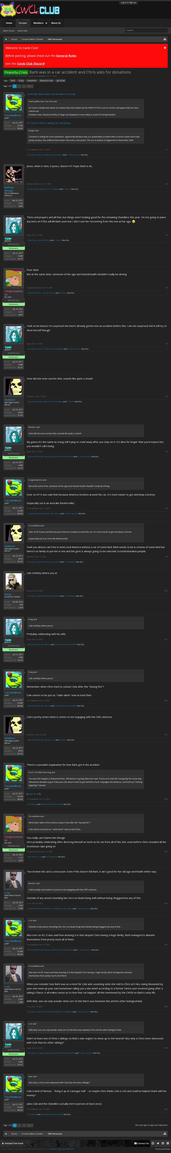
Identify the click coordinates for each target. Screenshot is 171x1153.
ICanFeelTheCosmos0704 (62, 456)
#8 (166, 508)
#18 (166, 1006)
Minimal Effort (34, 293)
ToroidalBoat (40, 76)
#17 (166, 945)
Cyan (29, 235)
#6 (166, 396)
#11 (166, 639)
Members (39, 23)
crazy (21, 80)
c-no (38, 240)
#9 (166, 557)
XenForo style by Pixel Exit (62, 1149)
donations (32, 80)
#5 (166, 344)
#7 (166, 451)
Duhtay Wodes (9, 189)
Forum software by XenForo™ (25, 1149)
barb (13, 80)
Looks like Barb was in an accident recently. (51, 94)
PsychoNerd (57, 154)
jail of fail (61, 80)
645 (21, 604)
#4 (166, 288)
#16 (166, 903)
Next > (30, 86)
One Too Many (44, 154)
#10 (166, 591)
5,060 (20, 256)
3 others (67, 189)
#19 (166, 1048)
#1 (166, 149)
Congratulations (34, 287)
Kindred (31, 189)
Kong (8, 594)
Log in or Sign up (128, 2)
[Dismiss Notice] (165, 47)
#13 (166, 735)
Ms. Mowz (32, 154)
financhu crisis (46, 80)
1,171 (20, 312)
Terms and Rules (162, 1149)
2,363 (20, 905)
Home (9, 23)
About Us (56, 23)
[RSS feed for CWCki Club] (167, 1143)
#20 (166, 1109)
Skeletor (10, 399)
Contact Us (143, 1143)
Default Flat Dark (13, 1143)
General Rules (66, 56)
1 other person (73, 154)
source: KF (34, 793)
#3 (166, 235)
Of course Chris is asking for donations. (49, 123)
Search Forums (8, 31)
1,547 (20, 203)
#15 (166, 851)
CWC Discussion (21, 76)
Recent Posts (22, 31)
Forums (23, 23)
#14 (166, 799)
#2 (166, 184)
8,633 (20, 412)
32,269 (20, 125)
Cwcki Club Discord (30, 64)
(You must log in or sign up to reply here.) (151, 1125)
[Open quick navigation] (164, 38)
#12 (166, 700)
